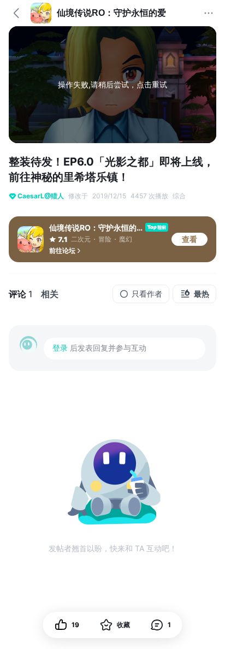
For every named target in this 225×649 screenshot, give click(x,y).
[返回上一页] (16, 13)
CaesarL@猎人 (40, 196)
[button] (161, 624)
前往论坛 (62, 250)
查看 (189, 239)
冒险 (104, 239)
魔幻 (125, 239)
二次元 (81, 239)
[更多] (208, 13)
